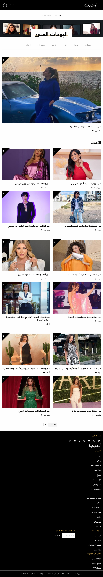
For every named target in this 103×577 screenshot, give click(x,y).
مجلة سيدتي (96, 558)
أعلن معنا (97, 549)
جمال (75, 45)
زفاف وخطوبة (96, 489)
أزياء (64, 45)
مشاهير (87, 45)
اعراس (28, 45)
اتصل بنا (98, 540)
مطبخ (99, 475)
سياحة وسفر (96, 507)
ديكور (99, 517)
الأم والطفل (97, 484)
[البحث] (11, 5)
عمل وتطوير (96, 512)
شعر (54, 45)
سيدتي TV (97, 568)
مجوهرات (41, 45)
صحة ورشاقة (96, 465)
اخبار (99, 502)
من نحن (98, 535)
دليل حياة (97, 470)
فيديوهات (97, 522)
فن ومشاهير (96, 479)
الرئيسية (58, 15)
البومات (98, 526)
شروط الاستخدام (94, 545)
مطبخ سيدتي (96, 563)
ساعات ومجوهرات (94, 498)
